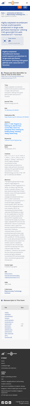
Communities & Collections (14, 13)
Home (3, 13)
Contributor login (5, 365)
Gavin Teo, (16, 128)
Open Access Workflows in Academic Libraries (13, 386)
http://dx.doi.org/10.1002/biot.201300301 (17, 117)
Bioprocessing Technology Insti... (16, 14)
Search (3, 363)
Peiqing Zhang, (10, 131)
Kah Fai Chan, (17, 126)
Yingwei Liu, (18, 124)
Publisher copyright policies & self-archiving (12, 381)
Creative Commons (6, 384)
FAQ (2, 379)
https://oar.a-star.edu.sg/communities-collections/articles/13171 (12, 77)
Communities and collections (8, 368)
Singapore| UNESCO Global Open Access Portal (13, 388)
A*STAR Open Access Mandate (9, 395)
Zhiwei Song (13, 133)
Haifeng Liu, (9, 126)
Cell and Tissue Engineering (13, 140)
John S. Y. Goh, (9, 124)
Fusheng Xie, (20, 129)
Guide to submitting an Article (8, 376)
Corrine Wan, (9, 128)
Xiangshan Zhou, (10, 129)
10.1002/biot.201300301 (12, 110)
